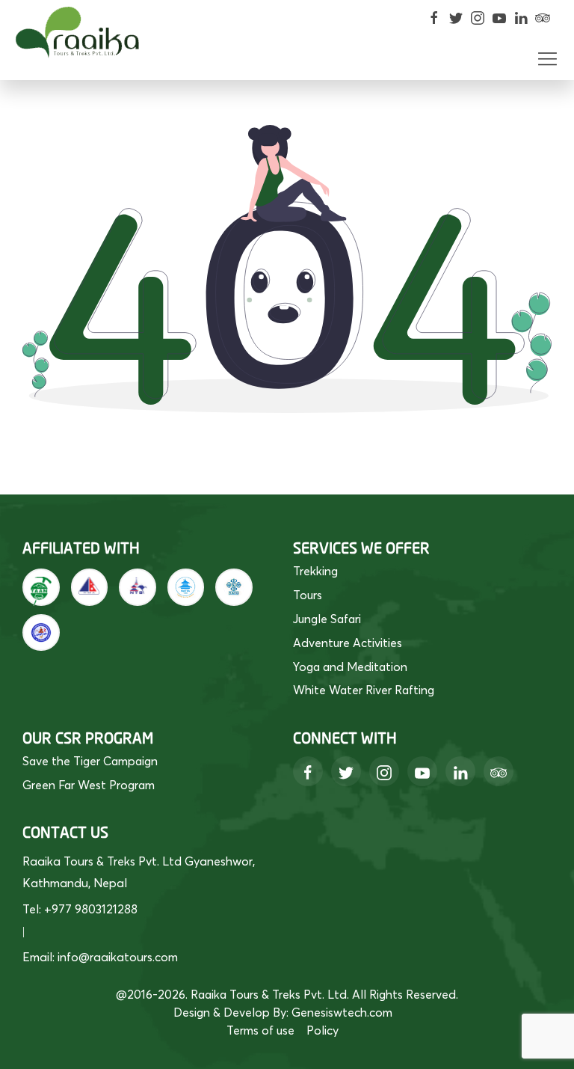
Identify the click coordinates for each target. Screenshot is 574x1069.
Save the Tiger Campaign (90, 760)
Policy (322, 1030)
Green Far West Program (88, 784)
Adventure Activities (347, 642)
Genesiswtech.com (341, 1012)
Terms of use (260, 1030)
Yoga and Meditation (350, 666)
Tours (307, 594)
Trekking (315, 570)
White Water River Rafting (363, 689)
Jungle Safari (327, 618)
